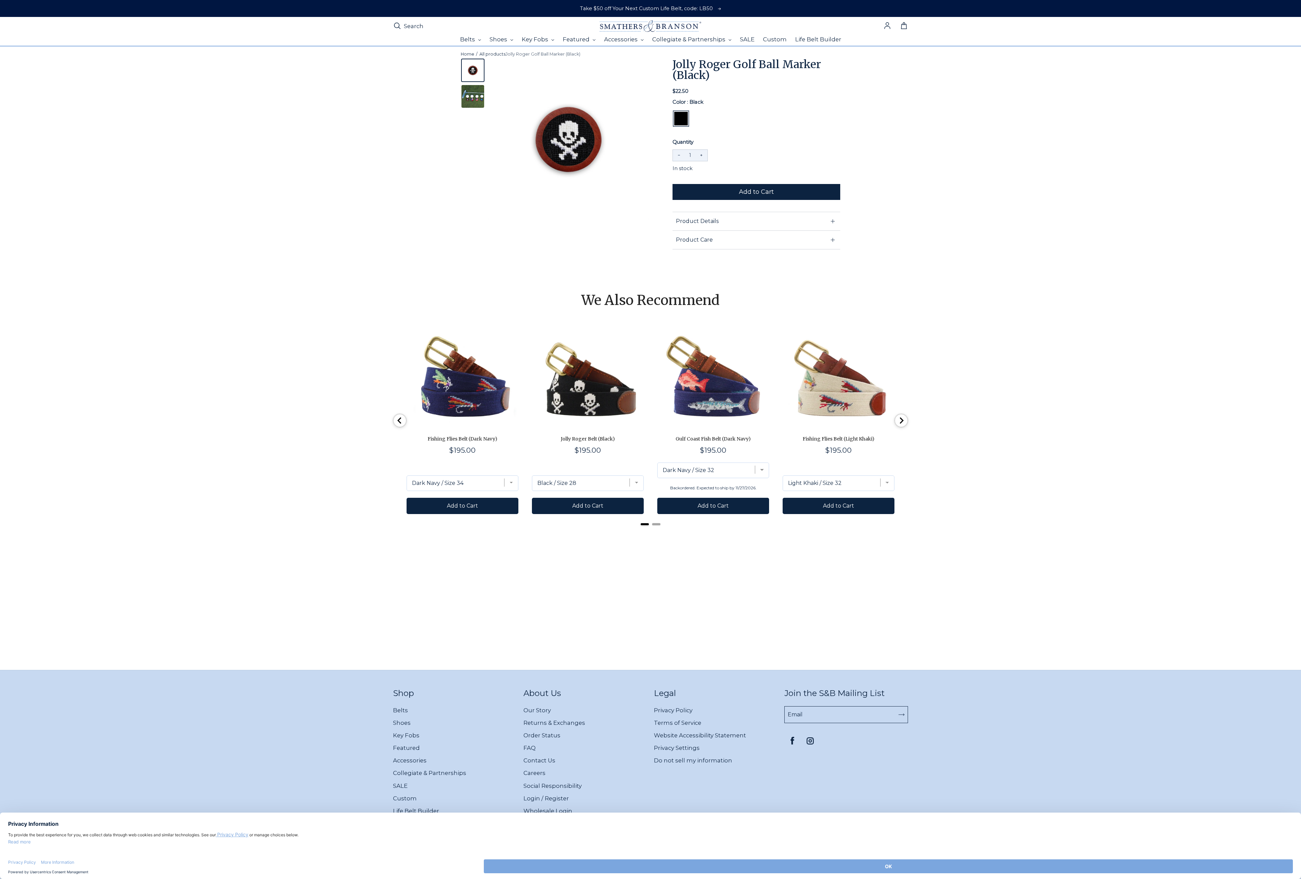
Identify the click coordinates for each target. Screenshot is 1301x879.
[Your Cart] (904, 26)
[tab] (645, 524)
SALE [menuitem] (747, 39)
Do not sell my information (693, 760)
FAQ (529, 747)
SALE (400, 785)
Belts (400, 710)
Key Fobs (406, 735)
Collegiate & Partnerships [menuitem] (689, 39)
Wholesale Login (547, 811)
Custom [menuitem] (775, 39)
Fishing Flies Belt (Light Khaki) (838, 439)
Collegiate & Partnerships (429, 773)
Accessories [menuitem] (621, 39)
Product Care (694, 240)
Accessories (410, 760)
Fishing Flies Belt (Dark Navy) (462, 439)
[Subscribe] (902, 714)
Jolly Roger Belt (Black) (588, 439)
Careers (534, 773)
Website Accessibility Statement (700, 735)
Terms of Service (677, 722)
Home (467, 54)
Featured (406, 747)
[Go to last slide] (400, 420)
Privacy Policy (673, 710)
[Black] (681, 118)
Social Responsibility (552, 785)
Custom (405, 798)
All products (492, 54)
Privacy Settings (677, 747)
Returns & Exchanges (554, 722)
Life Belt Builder (416, 811)
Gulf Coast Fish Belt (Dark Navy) (713, 439)
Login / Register (546, 798)
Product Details (697, 221)
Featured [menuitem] (577, 39)
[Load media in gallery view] (472, 70)
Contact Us (539, 760)
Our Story (537, 710)
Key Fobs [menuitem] (536, 39)
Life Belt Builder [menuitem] (818, 39)
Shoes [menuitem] (499, 39)
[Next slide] (901, 420)
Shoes (402, 722)
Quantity (683, 142)
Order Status (541, 735)
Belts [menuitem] (468, 39)
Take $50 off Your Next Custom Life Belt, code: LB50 (646, 8)
